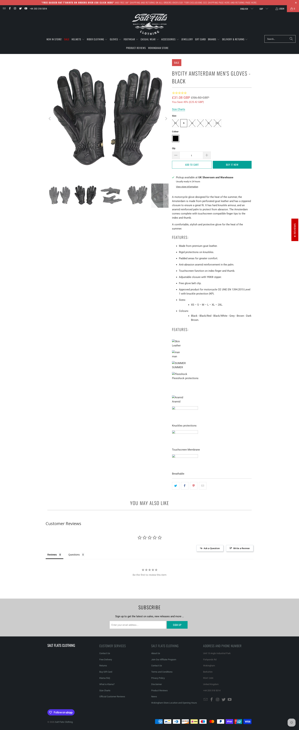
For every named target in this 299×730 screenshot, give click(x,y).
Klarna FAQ (104, 678)
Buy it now (232, 164)
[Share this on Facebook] (184, 486)
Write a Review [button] (241, 548)
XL (208, 123)
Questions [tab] (74, 554)
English (244, 8)
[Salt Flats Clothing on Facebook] (9, 8)
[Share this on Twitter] (175, 486)
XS (175, 123)
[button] (78, 39)
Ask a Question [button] (212, 548)
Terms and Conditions (162, 672)
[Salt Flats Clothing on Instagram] (14, 8)
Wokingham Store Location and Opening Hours (174, 702)
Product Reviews (159, 690)
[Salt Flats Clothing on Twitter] (20, 8)
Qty (173, 148)
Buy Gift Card (105, 672)
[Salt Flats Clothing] (149, 24)
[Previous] (50, 118)
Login (281, 8)
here (227, 2)
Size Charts (104, 690)
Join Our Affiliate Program (163, 659)
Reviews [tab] (52, 554)
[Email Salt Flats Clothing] (4, 8)
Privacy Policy (158, 678)
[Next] (166, 118)
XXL (217, 123)
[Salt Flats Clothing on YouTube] (25, 8)
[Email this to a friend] (202, 486)
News (154, 696)
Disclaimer (156, 684)
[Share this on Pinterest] (193, 486)
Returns (103, 665)
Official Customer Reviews (112, 696)
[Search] (291, 39)
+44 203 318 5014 (38, 8)
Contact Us (104, 653)
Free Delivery (105, 659)
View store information (187, 186)
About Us (155, 653)
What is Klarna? (107, 684)
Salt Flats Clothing (64, 722)
